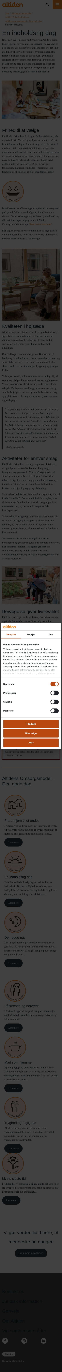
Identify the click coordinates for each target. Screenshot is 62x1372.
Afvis (31, 742)
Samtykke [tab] (11, 634)
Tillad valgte (31, 733)
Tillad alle (31, 724)
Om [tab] (51, 634)
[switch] (54, 693)
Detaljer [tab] (31, 634)
